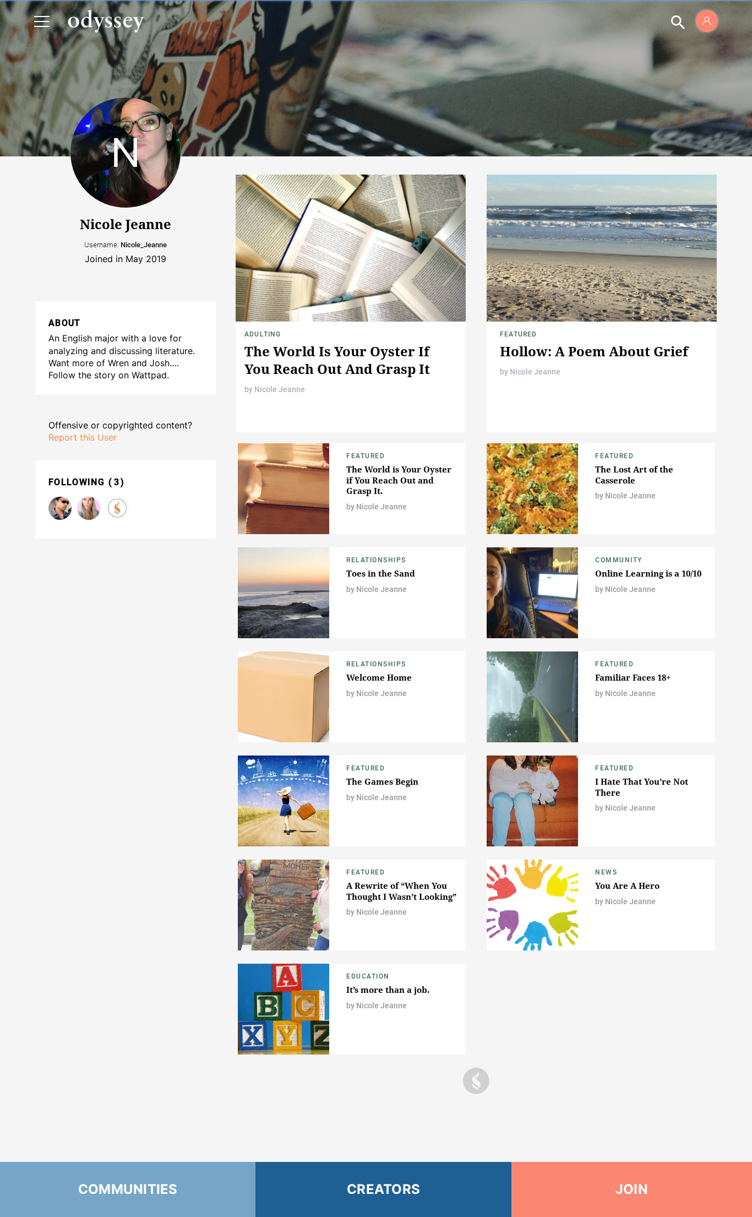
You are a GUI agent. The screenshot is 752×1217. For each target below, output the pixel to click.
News (606, 872)
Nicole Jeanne (279, 389)
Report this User (82, 437)
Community (618, 560)
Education (368, 976)
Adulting (262, 334)
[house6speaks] (88, 508)
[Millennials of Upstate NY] (117, 508)
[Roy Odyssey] (60, 508)
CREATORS (383, 1189)
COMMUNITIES (128, 1189)
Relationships (376, 560)
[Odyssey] (106, 20)
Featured (518, 334)
